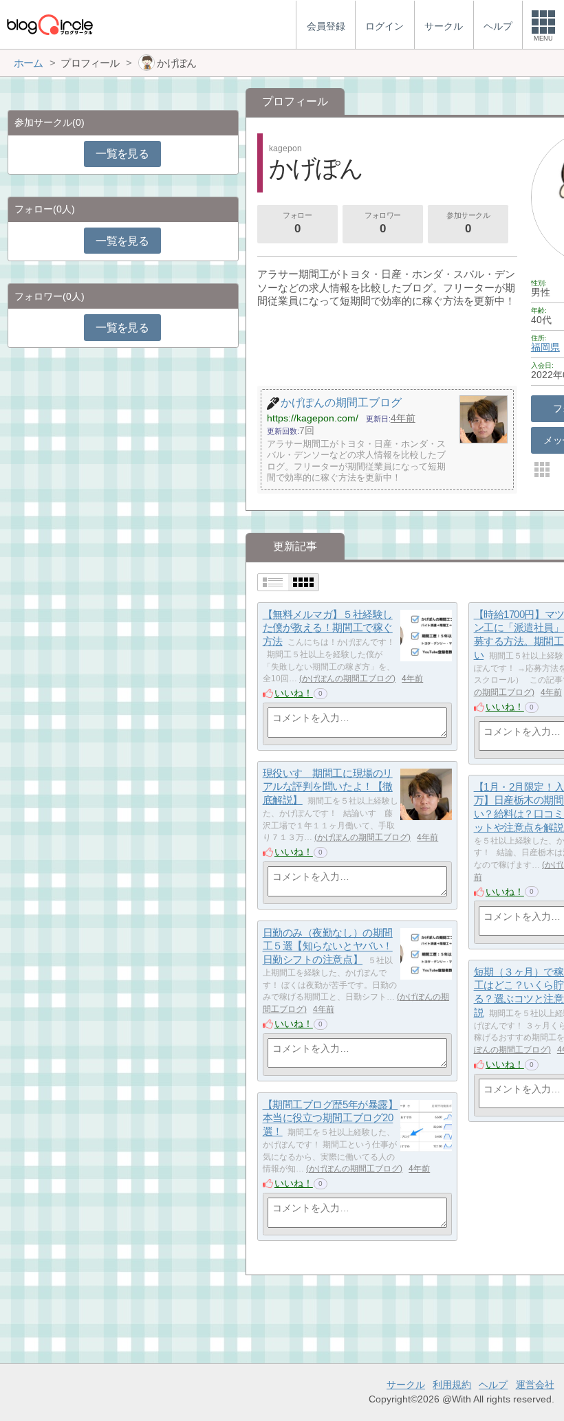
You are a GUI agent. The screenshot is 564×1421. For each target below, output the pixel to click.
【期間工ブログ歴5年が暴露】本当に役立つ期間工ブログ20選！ (330, 1118)
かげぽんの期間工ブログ (347, 678)
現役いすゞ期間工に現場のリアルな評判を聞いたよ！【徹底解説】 (328, 786)
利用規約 (452, 1384)
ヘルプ (493, 1384)
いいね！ (293, 692)
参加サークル (468, 223)
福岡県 (545, 347)
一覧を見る (122, 153)
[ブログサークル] (49, 24)
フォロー (297, 223)
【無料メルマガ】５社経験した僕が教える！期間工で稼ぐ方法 (328, 627)
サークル (406, 1384)
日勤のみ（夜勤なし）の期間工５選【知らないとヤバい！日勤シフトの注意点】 (328, 946)
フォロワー (383, 223)
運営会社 (535, 1384)
